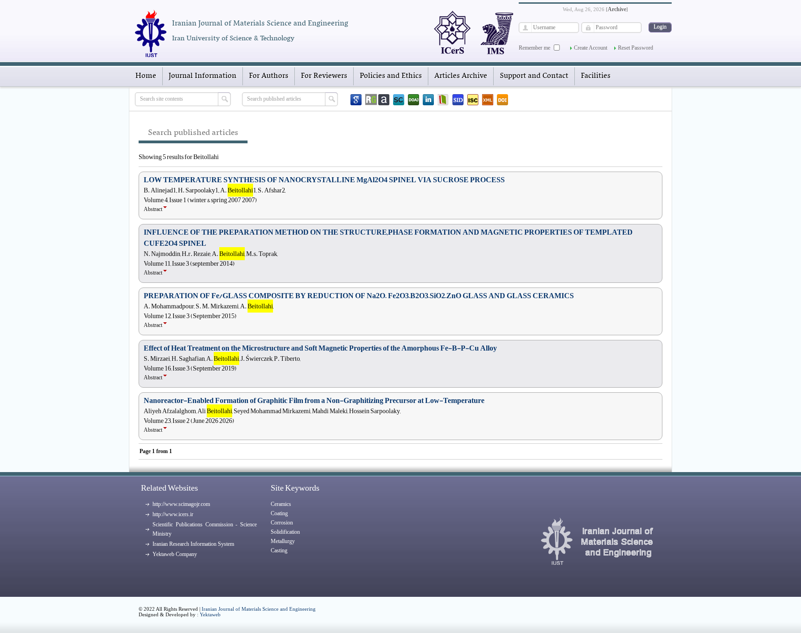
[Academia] (383, 99)
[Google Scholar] (356, 99)
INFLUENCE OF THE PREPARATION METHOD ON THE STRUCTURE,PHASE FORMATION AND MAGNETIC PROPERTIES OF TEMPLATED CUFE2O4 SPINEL (388, 238)
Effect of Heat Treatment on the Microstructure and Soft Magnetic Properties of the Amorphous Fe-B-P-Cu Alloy (320, 348)
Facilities (595, 76)
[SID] (458, 99)
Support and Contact (534, 76)
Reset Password (635, 48)
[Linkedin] (428, 99)
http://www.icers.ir (173, 514)
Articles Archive (460, 76)
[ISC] (472, 99)
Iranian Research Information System (193, 544)
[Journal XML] (487, 99)
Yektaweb (210, 614)
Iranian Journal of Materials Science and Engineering (259, 609)
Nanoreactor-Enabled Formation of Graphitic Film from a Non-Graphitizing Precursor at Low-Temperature (314, 400)
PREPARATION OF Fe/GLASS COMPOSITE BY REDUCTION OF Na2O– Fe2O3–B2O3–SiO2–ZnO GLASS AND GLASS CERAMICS (359, 295)
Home (145, 76)
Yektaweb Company (175, 554)
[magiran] (443, 99)
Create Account (590, 48)
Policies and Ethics (391, 76)
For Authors (268, 76)
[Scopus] (398, 99)
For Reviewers (324, 76)
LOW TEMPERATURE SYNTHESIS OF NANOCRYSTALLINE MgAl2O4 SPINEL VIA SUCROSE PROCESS (324, 180)
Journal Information (202, 76)
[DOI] (502, 99)
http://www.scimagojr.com (181, 504)
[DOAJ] (413, 99)
